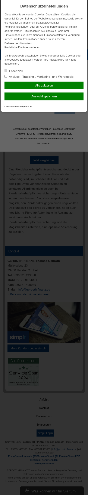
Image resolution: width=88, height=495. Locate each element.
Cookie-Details (12, 106)
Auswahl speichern (44, 96)
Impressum (26, 106)
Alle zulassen (44, 85)
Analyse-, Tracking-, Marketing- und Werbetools (40, 76)
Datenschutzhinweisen (18, 43)
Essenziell (15, 71)
